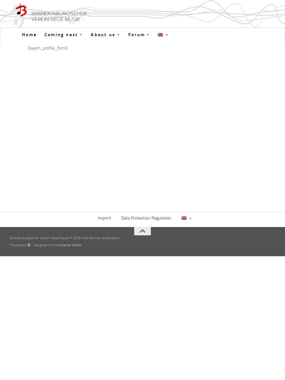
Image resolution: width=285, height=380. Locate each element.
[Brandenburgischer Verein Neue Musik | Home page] (49, 15)
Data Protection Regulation (146, 218)
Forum (136, 34)
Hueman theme (70, 245)
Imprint (104, 218)
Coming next (61, 34)
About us (103, 34)
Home (29, 34)
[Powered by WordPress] (29, 245)
